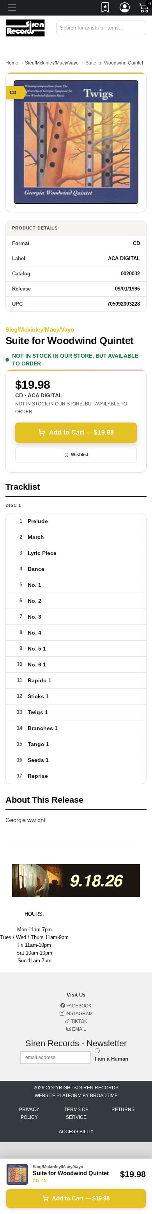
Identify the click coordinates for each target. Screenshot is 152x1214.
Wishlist (79, 454)
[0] (144, 9)
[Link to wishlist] (105, 9)
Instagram (78, 1013)
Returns (122, 1109)
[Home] (25, 27)
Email (78, 1029)
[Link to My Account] (125, 9)
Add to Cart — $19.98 (81, 432)
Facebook (78, 1006)
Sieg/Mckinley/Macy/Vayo (52, 63)
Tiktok (78, 1021)
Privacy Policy (29, 1113)
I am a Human (111, 1059)
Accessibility (76, 1131)
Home (11, 63)
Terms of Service (76, 1113)
